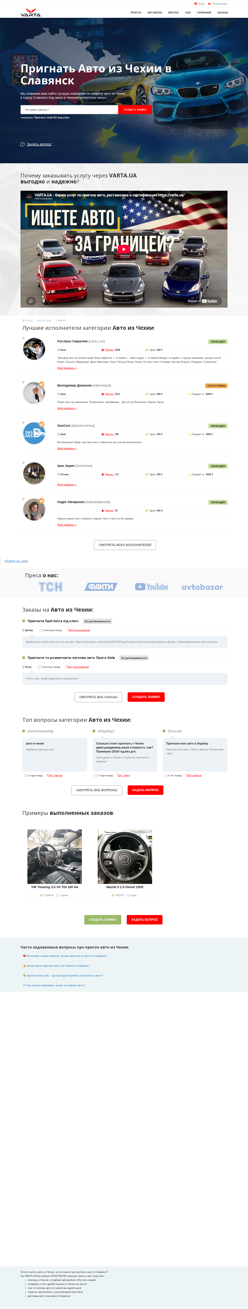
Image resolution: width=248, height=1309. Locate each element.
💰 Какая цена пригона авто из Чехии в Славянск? (56, 965)
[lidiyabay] (106, 731)
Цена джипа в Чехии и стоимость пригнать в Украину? (124, 752)
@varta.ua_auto (16, 561)
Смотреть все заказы (98, 697)
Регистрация (220, 3)
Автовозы (154, 12)
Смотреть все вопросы (96, 790)
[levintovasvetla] (40, 731)
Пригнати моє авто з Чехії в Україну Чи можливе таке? (194, 748)
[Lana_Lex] (34, 349)
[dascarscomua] (34, 433)
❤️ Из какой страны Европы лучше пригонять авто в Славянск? (65, 956)
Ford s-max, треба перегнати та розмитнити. (52, 678)
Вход (201, 3)
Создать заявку (135, 109)
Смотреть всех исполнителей (125, 545)
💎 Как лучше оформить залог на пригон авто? (54, 985)
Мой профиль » (67, 368)
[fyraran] (175, 731)
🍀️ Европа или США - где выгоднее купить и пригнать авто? (63, 975)
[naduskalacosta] (34, 509)
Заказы (222, 12)
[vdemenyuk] (34, 393)
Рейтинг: (109, 350)
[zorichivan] (34, 473)
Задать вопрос (145, 790)
